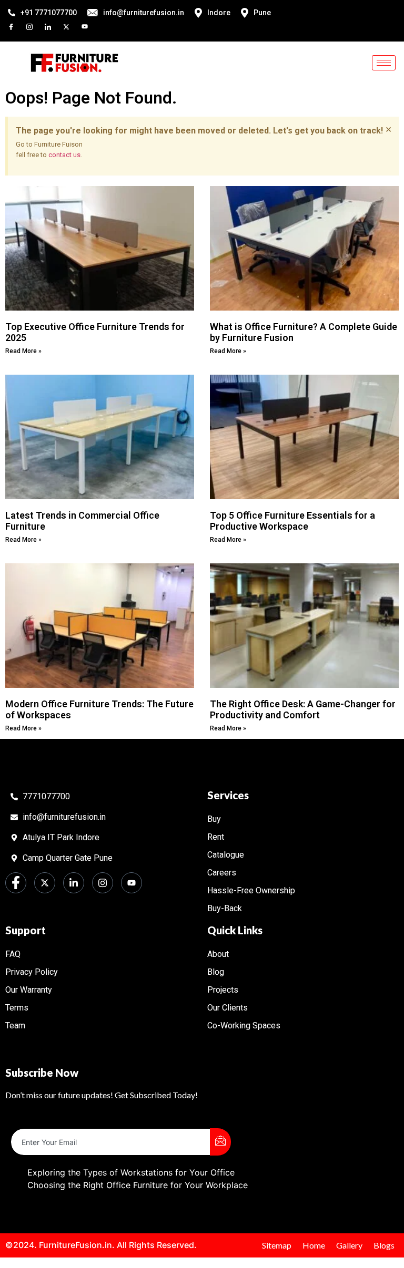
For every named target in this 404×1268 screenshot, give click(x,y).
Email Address (39, 1120)
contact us (64, 155)
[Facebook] (16, 26)
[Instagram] (34, 26)
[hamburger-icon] (384, 62)
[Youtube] (89, 26)
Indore (218, 12)
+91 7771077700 (49, 12)
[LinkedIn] (52, 26)
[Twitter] (71, 26)
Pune (262, 12)
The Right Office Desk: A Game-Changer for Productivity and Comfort (303, 709)
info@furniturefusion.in (143, 12)
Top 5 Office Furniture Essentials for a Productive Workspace (292, 521)
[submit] (220, 1142)
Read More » (23, 351)
